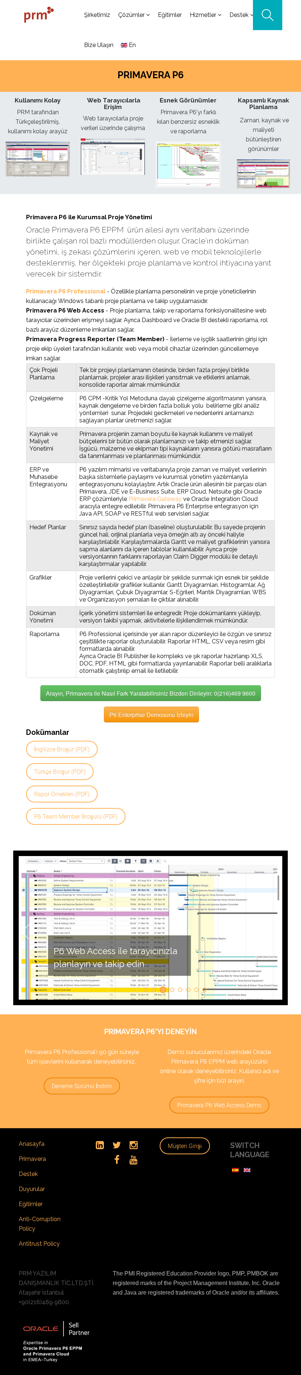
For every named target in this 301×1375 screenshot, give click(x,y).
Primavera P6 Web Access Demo (219, 1119)
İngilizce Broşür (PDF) (62, 749)
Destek (28, 1187)
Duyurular (32, 1202)
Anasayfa (31, 1157)
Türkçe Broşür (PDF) (60, 772)
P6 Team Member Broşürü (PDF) (75, 816)
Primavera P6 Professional (65, 291)
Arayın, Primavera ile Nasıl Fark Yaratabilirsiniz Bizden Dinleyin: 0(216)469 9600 (150, 693)
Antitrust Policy (39, 1257)
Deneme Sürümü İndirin (82, 1100)
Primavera (32, 1172)
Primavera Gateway (155, 498)
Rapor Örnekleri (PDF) (62, 794)
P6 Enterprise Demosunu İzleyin (151, 714)
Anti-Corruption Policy (40, 1238)
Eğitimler (31, 1218)
